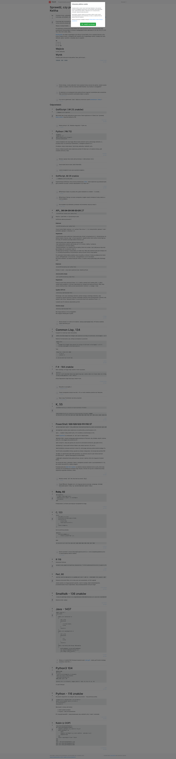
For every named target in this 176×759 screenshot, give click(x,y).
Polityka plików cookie (94, 19)
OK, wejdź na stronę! (88, 24)
